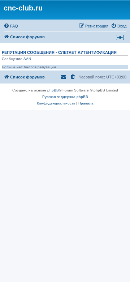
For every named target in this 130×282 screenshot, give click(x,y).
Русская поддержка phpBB (65, 97)
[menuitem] (11, 26)
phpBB (53, 90)
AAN (27, 59)
